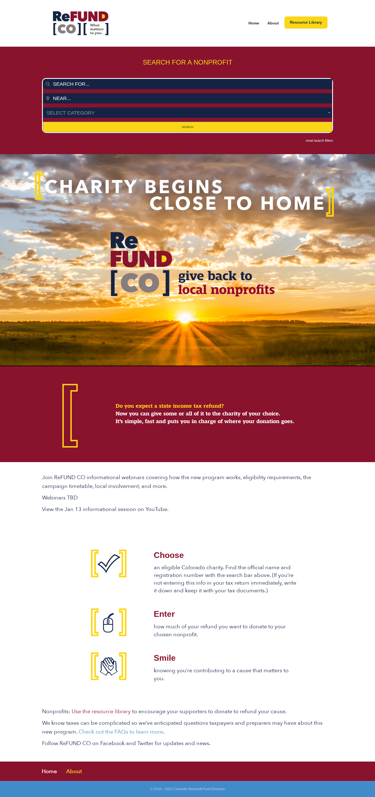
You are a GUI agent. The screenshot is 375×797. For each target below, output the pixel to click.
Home (253, 23)
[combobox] (187, 84)
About (273, 23)
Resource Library (306, 22)
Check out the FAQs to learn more (121, 731)
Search (187, 127)
